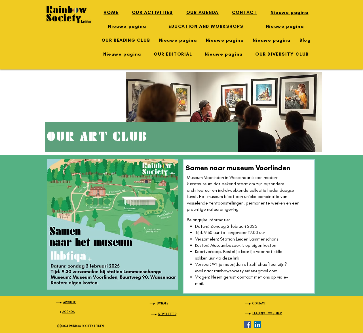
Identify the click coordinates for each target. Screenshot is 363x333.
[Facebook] (247, 324)
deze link (230, 258)
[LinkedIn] (257, 324)
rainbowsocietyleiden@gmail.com (245, 270)
